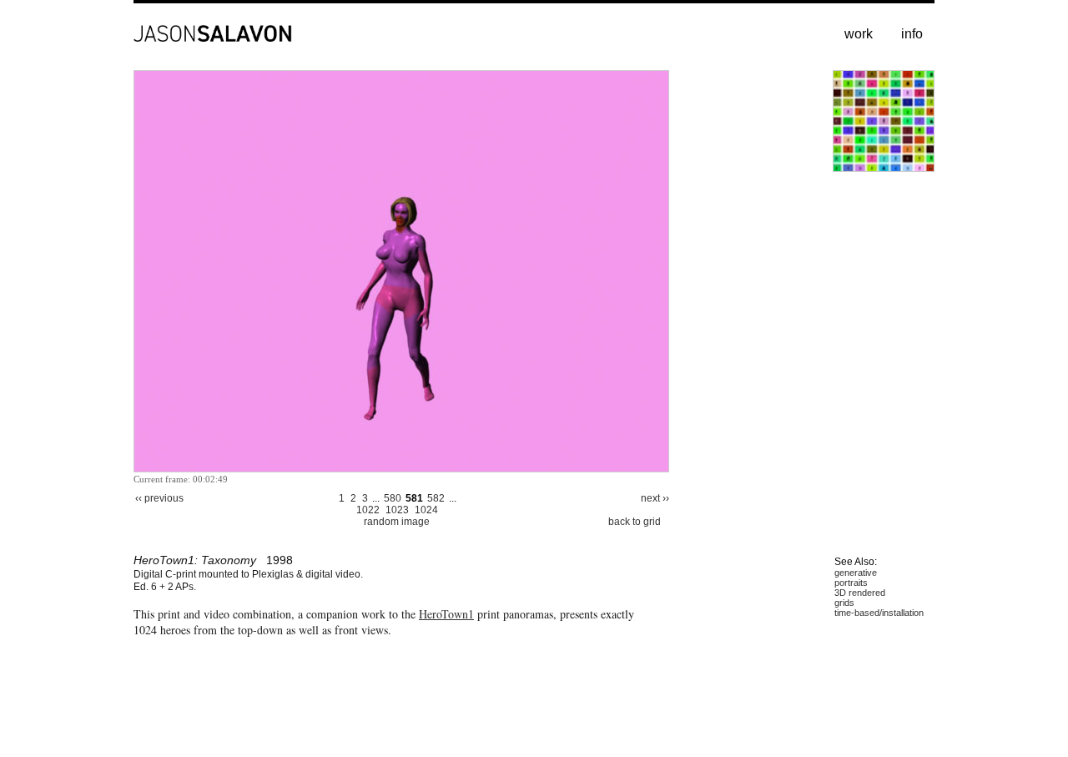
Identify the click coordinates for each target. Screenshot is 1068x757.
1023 (397, 510)
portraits (851, 583)
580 (392, 498)
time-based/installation (879, 613)
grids (844, 603)
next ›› (655, 498)
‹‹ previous (159, 498)
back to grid (634, 521)
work (858, 34)
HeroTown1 (446, 614)
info (912, 34)
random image (397, 521)
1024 (426, 510)
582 (436, 498)
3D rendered (859, 593)
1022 (368, 510)
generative (855, 573)
